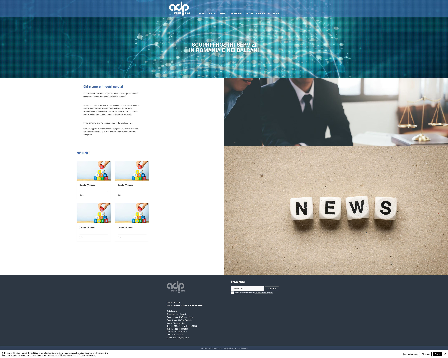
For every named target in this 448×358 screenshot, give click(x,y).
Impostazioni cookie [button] (410, 354)
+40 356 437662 (190, 326)
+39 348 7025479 (181, 329)
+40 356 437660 (177, 326)
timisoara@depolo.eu (181, 338)
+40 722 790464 (180, 332)
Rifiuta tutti (426, 354)
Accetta (437, 354)
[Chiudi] (445, 354)
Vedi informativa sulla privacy (85, 355)
